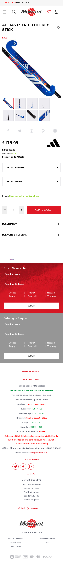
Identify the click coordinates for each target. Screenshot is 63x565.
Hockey (31, 292)
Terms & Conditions (15, 538)
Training (51, 296)
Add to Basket (44, 209)
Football (32, 296)
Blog (48, 543)
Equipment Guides (47, 538)
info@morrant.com (38, 452)
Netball (51, 292)
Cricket (12, 292)
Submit (31, 306)
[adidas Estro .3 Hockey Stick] (8, 103)
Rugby (12, 296)
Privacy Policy (15, 543)
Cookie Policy (15, 547)
